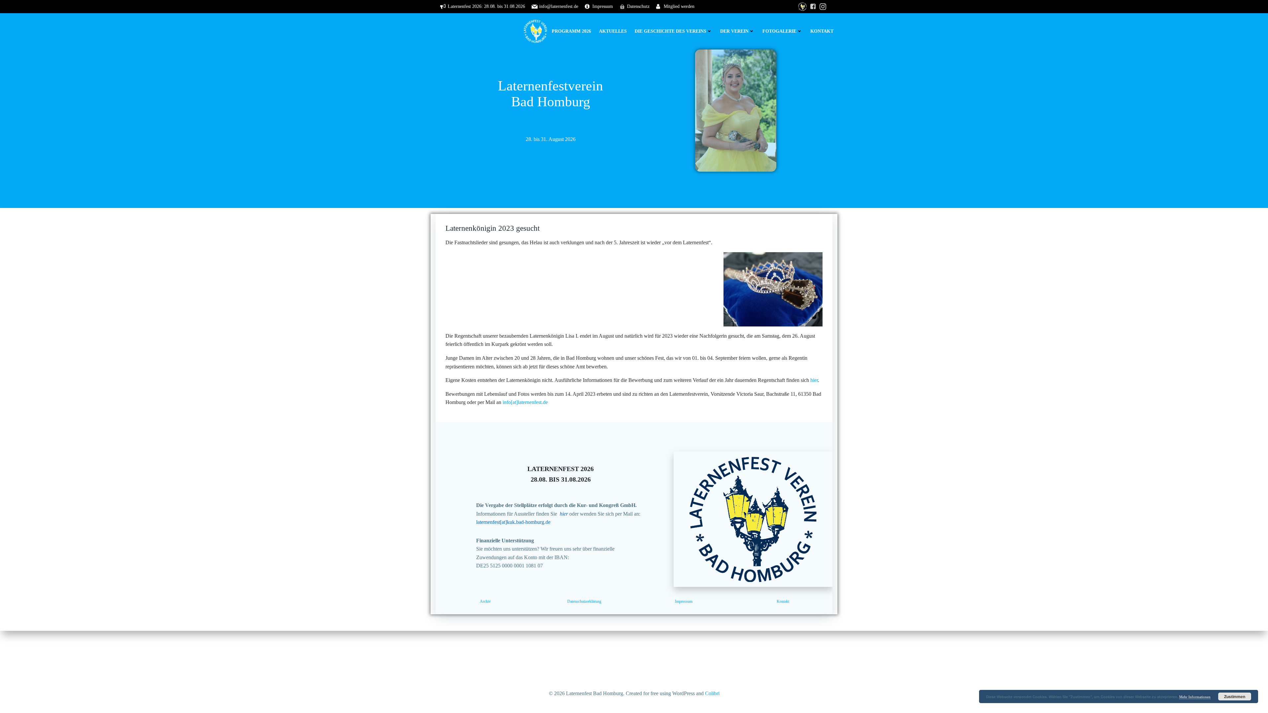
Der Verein (734, 31)
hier (814, 380)
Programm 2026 (571, 31)
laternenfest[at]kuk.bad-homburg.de (513, 522)
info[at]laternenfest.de (525, 402)
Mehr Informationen (1195, 697)
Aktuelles (613, 31)
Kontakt (821, 31)
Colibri (712, 693)
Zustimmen (1234, 696)
